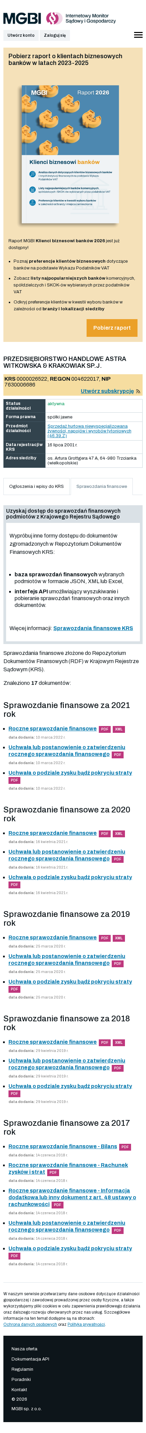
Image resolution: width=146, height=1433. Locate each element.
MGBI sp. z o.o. (27, 1408)
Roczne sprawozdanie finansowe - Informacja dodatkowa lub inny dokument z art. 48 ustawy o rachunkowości (72, 1197)
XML (119, 729)
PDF (104, 729)
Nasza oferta (24, 1349)
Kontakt (19, 1389)
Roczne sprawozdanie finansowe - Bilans (62, 1146)
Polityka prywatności (86, 1324)
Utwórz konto (21, 35)
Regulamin (22, 1369)
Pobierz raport (112, 328)
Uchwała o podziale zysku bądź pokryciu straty (70, 773)
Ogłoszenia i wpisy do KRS (36, 486)
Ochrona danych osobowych (30, 1324)
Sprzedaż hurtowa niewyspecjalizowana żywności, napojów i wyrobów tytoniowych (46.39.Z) (89, 431)
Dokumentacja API (30, 1359)
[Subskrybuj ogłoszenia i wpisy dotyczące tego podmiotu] (138, 391)
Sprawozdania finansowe (101, 486)
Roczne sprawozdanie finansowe (52, 728)
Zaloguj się (55, 35)
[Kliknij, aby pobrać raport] (70, 230)
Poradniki (21, 1379)
